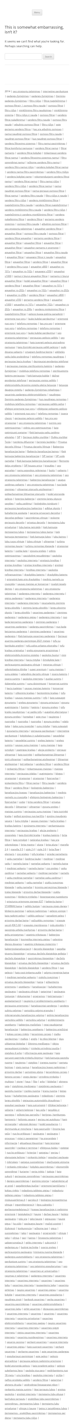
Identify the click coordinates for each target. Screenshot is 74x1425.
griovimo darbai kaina (17, 920)
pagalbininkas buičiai (27, 1185)
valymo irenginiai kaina (56, 972)
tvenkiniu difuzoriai (23, 442)
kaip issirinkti (25, 754)
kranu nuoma (50, 1091)
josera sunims (12, 678)
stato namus (22, 1067)
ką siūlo (17, 1223)
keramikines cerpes (56, 1072)
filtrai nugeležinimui (54, 100)
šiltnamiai (21, 806)
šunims (25, 707)
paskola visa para (35, 1370)
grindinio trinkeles (49, 1076)
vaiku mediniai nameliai (20, 877)
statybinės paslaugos (50, 1086)
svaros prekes (48, 1247)
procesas (10, 1138)
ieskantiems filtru (14, 783)
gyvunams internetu (18, 731)
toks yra (23, 1218)
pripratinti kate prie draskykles (23, 579)
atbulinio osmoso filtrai (26, 124)
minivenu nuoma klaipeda (48, 1252)
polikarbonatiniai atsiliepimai (39, 759)
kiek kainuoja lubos (40, 536)
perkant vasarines (37, 1342)
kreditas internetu (36, 569)
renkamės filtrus (16, 768)
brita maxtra (28, 844)
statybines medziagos (24, 1086)
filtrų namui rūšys (49, 181)
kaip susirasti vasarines (40, 1346)
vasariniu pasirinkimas (17, 1304)
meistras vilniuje (52, 664)
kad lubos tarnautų (15, 1399)
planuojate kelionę (15, 1157)
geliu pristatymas (14, 934)
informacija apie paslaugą (38, 1053)
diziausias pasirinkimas (55, 1309)
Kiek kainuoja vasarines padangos (36, 636)
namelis (64, 873)
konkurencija (25, 1228)
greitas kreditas (13, 565)
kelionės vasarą (26, 1119)
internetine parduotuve (55, 91)
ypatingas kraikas (26, 749)
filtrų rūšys (35, 100)
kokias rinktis (12, 1190)
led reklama (26, 764)
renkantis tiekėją (36, 1157)
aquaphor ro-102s (22, 271)
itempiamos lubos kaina (40, 532)
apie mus (41, 716)
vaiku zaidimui (24, 503)
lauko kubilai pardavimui (41, 318)
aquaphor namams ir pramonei (41, 247)
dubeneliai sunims (15, 683)
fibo (35, 1081)
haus (28, 1081)
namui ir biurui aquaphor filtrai (31, 276)
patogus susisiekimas (32, 1162)
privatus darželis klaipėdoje (34, 963)
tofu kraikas (38, 854)
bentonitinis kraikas (47, 693)
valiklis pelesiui (35, 915)
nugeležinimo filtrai (15, 314)
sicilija (59, 1375)
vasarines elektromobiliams (47, 1304)
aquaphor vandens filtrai (48, 228)
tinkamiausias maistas (39, 768)
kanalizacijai (39, 986)
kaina (40, 982)
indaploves (47, 1095)
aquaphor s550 (13, 299)
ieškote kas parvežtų (28, 1114)
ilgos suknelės (44, 1204)
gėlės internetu (34, 1242)
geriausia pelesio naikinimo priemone (40, 1361)
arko (42, 1081)
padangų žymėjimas (18, 96)
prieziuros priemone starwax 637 (25, 901)
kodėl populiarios (48, 1124)
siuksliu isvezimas (48, 977)
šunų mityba (21, 821)
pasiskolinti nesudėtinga (36, 555)
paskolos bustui (50, 655)
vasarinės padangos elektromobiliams (26, 394)
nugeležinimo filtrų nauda (19, 205)
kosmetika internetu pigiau (35, 939)
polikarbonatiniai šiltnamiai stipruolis (25, 494)
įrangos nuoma (48, 1062)
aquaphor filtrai (13, 233)
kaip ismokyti (20, 839)
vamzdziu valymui (35, 1020)
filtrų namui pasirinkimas (51, 143)
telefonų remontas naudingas (48, 356)
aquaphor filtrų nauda (56, 252)
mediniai (48, 858)
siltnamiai (49, 541)
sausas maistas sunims (28, 697)
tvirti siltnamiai (13, 759)
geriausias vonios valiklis (42, 380)
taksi (23, 1233)
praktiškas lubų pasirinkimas (43, 1399)
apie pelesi (42, 1356)
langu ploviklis (22, 612)
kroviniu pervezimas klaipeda (51, 887)
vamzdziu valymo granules (38, 1010)
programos (39, 996)
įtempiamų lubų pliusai (50, 1394)
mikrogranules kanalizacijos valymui (24, 1015)
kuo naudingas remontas (53, 399)
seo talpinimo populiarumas (45, 1266)
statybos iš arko (13, 1053)
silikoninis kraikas (25, 693)
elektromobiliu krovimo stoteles (22, 655)
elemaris (9, 854)
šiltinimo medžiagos (39, 1043)
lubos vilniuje (34, 541)
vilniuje (62, 1233)
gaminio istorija (40, 1181)
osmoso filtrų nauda (35, 105)
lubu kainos (59, 536)
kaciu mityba (33, 659)
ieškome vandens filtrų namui (43, 162)
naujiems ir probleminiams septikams (44, 1001)
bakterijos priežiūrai (57, 1029)
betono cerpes (13, 1076)
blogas (59, 773)
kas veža (40, 1110)
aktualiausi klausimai (31, 1143)
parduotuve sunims (15, 1261)
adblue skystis (52, 508)
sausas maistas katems (37, 688)
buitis (52, 470)
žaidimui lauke (33, 858)
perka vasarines (56, 1299)
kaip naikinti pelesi (15, 915)
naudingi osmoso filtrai (17, 138)
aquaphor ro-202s (14, 290)
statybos (32, 1062)
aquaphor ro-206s (16, 295)
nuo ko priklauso (21, 1133)
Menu (37, 12)
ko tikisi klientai (48, 1038)
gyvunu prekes (38, 551)
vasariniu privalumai (28, 1318)
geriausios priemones (17, 1005)
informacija (11, 1143)
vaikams (62, 470)
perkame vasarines (28, 1351)
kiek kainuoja (55, 996)
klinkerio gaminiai (14, 911)
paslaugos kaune (33, 1223)
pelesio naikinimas (37, 911)
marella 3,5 (17, 849)
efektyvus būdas (49, 1147)
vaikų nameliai (14, 858)
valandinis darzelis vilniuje (35, 674)
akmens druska (13, 1384)
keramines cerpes (41, 1034)
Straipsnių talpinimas (49, 1237)
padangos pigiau (27, 617)
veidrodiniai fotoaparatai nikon (41, 1384)
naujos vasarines (26, 1290)
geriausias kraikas (27, 830)
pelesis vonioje (58, 911)
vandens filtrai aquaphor (18, 238)
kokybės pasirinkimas (42, 1166)
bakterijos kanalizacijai (42, 479)
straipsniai (10, 778)
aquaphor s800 (39, 266)
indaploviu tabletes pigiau (36, 1190)
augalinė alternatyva (55, 712)
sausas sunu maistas (26, 745)
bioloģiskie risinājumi (45, 503)
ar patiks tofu (34, 712)
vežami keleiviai (24, 1110)
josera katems (59, 674)
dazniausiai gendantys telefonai (51, 361)
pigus (54, 1228)
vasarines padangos (44, 612)
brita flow (54, 849)
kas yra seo (46, 323)
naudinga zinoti (13, 1299)
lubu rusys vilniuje (14, 541)
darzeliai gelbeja (14, 517)
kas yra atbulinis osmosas (47, 129)
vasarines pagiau (35, 1323)
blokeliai (51, 1081)
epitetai (64, 1147)
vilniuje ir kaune (27, 1408)
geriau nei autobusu (49, 1119)
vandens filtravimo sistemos (20, 143)
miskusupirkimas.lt (15, 1200)
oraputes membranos (35, 925)
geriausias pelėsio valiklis (44, 337)
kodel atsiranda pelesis (17, 1365)
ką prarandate (48, 1138)
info (45, 697)
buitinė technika (29, 1247)
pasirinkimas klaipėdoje (41, 958)
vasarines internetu (28, 1280)
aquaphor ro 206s (22, 309)
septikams (24, 986)
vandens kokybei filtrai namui (52, 167)
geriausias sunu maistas (37, 811)
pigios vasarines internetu (31, 1332)
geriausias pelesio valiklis (28, 418)
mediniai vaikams (16, 868)
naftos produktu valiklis (17, 1380)
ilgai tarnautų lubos (44, 1389)
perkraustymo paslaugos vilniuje (22, 664)
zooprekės (10, 835)
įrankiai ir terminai (27, 1147)
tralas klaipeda (13, 892)
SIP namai (47, 456)
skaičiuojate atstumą (58, 1162)
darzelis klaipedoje (44, 948)
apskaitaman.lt (13, 1001)
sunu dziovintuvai (36, 683)
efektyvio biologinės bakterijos (46, 797)
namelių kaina (20, 863)
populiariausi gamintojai (20, 1356)
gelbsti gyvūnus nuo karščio (29, 816)
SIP (18, 437)
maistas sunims (13, 811)
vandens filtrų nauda (38, 119)
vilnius (15, 1237)
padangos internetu (29, 593)
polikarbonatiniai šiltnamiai (49, 754)
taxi (24, 1237)
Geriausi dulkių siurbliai (36, 437)
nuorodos (10, 721)
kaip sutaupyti (60, 726)
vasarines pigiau (47, 1290)
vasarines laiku (13, 1309)
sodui (22, 802)
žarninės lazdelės (46, 442)
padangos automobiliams (19, 1256)
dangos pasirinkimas (18, 1181)
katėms (35, 707)
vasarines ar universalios (44, 1271)
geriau (54, 1152)
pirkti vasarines (32, 1309)
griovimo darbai (13, 1072)
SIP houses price (33, 465)
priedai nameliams (57, 854)
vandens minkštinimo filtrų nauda (23, 209)
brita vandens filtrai (38, 802)
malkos (24, 1038)
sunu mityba (43, 726)
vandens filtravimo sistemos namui (40, 157)
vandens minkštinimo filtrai (43, 200)
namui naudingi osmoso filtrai (21, 134)
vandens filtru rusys (17, 266)
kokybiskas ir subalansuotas (35, 735)
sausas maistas (39, 821)
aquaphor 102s (44, 304)
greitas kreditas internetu (38, 565)
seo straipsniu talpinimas (26, 91)
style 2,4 (30, 849)
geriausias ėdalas (27, 773)
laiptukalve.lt (25, 1214)
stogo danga (30, 1076)
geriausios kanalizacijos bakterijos (23, 508)
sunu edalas (11, 674)
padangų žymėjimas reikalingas (42, 389)
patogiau (44, 1152)
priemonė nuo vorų (15, 333)
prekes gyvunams (28, 702)
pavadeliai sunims (25, 740)
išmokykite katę (51, 659)
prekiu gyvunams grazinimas (42, 650)
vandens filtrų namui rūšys (19, 167)
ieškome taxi (41, 1228)
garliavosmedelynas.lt (17, 1209)
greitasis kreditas (49, 560)
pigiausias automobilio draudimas (41, 1100)
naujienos (54, 716)
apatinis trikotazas (36, 934)
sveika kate (21, 551)
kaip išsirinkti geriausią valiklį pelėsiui (38, 347)
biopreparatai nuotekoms (54, 896)
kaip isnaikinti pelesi (43, 1365)
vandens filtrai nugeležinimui (51, 205)
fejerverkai (53, 778)
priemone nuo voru (15, 318)
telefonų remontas (27, 323)
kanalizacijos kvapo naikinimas (49, 1067)
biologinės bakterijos (42, 787)
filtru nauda (48, 783)
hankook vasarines (34, 1299)
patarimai (46, 991)
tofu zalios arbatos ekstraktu (41, 645)
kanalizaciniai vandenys (44, 1005)
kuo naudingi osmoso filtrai (47, 138)
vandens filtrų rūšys (15, 186)
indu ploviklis (57, 925)
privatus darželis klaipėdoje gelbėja (46, 953)
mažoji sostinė (53, 1223)
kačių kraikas (57, 821)
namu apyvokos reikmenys (31, 470)
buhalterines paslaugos (26, 1095)
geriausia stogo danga (54, 906)
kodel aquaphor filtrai (36, 280)
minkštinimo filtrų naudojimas (35, 110)
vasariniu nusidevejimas (30, 1337)
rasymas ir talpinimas (16, 1275)
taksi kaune (36, 1218)
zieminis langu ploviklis (35, 607)
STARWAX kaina (13, 906)
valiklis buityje (32, 906)
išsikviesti (10, 1228)
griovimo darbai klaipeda (37, 892)
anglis (34, 1038)
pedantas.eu (11, 1247)
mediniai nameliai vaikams (21, 977)
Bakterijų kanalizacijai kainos (43, 451)
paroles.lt (33, 1200)
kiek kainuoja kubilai (38, 375)
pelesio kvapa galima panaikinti (45, 314)
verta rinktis (37, 1171)
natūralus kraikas (39, 839)
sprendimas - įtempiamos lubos (22, 1403)
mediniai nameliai (48, 873)
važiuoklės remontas (42, 920)
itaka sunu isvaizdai (23, 726)
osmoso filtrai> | (14, 105)
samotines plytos (34, 1072)
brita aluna (52, 844)
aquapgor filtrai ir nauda (39, 257)
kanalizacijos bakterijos (42, 792)
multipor (9, 1081)
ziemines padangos (46, 622)
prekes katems (46, 740)
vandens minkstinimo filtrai (49, 309)
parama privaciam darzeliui (45, 513)
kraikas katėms (13, 825)
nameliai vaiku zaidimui (48, 877)
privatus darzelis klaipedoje (20, 982)
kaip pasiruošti (42, 1128)
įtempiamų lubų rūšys (25, 1417)
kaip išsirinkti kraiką (29, 835)
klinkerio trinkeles (27, 896)
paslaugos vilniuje (28, 991)
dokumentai (23, 996)
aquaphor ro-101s (52, 285)
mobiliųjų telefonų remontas (34, 370)
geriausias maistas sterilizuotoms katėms (29, 366)
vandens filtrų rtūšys (57, 172)
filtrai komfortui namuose (19, 148)
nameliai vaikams (40, 863)
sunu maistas (56, 669)
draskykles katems (34, 574)
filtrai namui (11, 195)
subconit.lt (50, 1242)
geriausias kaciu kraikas (18, 361)
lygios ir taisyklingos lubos (53, 1408)
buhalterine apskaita (16, 513)
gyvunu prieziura (49, 702)
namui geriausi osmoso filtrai (48, 190)
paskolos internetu (27, 560)
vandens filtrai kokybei (29, 153)
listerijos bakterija (25, 498)
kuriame (24, 1171)
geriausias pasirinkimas (55, 1176)
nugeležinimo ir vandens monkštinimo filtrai (29, 214)
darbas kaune (51, 1214)
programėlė (49, 1233)
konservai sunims (58, 683)
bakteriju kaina (54, 901)
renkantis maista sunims (18, 1389)
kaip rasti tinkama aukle (28, 972)
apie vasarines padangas (55, 1351)
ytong (20, 1081)
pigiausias (50, 1218)
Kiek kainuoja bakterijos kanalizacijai (37, 460)
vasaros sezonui (15, 1342)
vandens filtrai (34, 219)
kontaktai (28, 716)
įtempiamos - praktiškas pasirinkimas (25, 1413)
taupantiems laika (46, 1285)
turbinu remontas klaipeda (39, 546)
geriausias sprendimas (27, 1176)
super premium (38, 669)
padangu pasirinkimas (41, 626)
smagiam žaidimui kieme (38, 352)
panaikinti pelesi (55, 915)
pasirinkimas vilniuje (36, 517)
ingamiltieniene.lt (24, 1204)
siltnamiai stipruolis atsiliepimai (34, 489)
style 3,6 (41, 849)
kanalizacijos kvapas (16, 792)
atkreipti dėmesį (28, 1124)
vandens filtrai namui (46, 148)
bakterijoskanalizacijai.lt (18, 948)
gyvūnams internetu (35, 825)
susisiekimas (12, 1233)
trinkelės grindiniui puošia (45, 1048)
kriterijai (31, 1152)
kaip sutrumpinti (36, 1105)
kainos (32, 1237)
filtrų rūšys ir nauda (26, 115)
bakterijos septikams (32, 1029)
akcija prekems (46, 749)
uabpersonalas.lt (14, 1242)
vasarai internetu (58, 1342)
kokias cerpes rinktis (18, 1034)
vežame (9, 1110)
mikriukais (12, 1162)
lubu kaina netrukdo (30, 527)
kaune (37, 1214)
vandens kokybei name (19, 176)
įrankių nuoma (32, 1091)
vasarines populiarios (50, 1294)
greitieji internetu (26, 1394)
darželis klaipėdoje (15, 958)
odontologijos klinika (16, 669)
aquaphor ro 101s (24, 304)
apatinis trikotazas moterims (40, 944)
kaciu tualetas (14, 688)
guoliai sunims (53, 678)
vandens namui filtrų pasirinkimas (25, 172)
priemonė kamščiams (53, 1185)
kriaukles (49, 465)
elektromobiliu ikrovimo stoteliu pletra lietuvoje (30, 385)
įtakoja (50, 1171)
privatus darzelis (36, 522)
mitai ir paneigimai (27, 1138)
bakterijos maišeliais (30, 1024)
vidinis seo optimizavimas (37, 427)
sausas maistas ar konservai (33, 584)
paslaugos (38, 1133)
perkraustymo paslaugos (18, 1252)
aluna (40, 844)
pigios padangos (14, 598)
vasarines (46, 1280)
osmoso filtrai (55, 105)
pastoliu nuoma (13, 1091)
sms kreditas (23, 1375)
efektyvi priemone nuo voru (20, 408)
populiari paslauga (15, 1105)
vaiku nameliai (34, 882)
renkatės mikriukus (17, 1166)
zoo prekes (23, 854)
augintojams (46, 773)
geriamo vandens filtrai (47, 238)
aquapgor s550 (43, 271)
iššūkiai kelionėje (57, 1105)
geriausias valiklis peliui (51, 404)
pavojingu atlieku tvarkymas (20, 930)
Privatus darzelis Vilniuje (37, 446)
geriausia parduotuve (43, 731)
